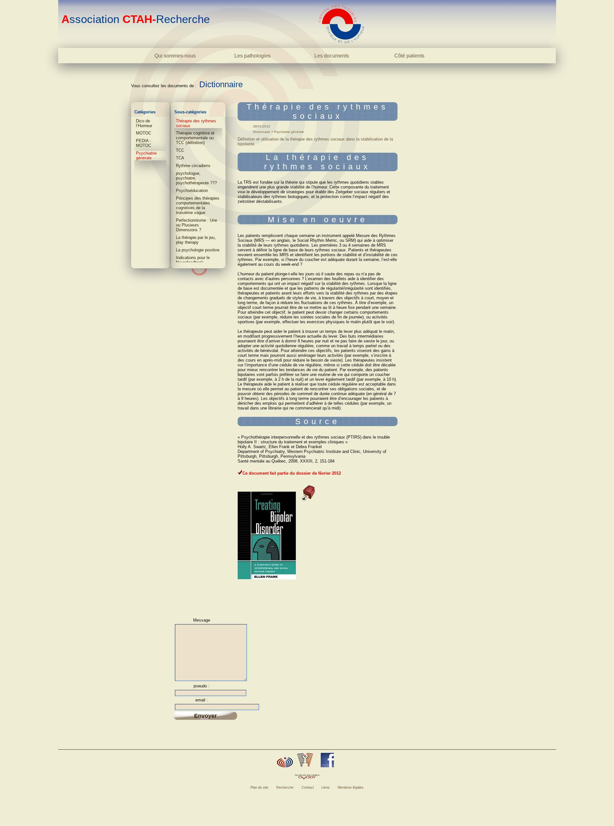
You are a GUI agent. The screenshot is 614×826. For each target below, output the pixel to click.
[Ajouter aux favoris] (285, 762)
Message (201, 620)
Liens (325, 787)
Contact (308, 787)
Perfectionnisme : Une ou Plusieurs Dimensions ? (196, 225)
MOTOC (143, 133)
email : (201, 700)
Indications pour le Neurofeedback (193, 260)
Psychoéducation (192, 190)
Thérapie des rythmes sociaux (196, 123)
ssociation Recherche (135, 19)
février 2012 (329, 473)
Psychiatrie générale (146, 155)
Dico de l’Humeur (144, 123)
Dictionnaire (221, 84)
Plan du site (259, 787)
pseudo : (201, 686)
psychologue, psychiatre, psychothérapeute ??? (196, 178)
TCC (180, 150)
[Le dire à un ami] (305, 760)
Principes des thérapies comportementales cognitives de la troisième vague (197, 205)
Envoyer (205, 716)
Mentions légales (351, 787)
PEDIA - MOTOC (143, 143)
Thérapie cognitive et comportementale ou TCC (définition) (195, 138)
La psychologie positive (197, 250)
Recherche (285, 787)
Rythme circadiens (193, 165)
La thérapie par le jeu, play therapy (196, 240)
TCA (180, 158)
